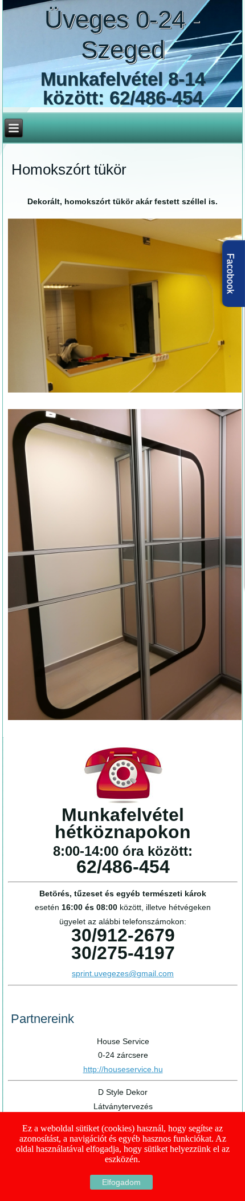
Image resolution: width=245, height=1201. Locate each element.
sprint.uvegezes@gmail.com (123, 973)
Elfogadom (121, 1182)
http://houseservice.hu (123, 1069)
